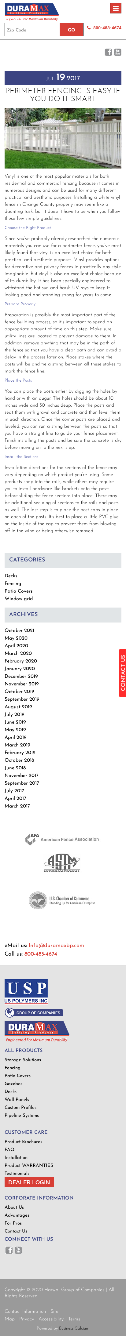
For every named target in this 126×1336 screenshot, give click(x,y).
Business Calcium (74, 1328)
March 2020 (18, 653)
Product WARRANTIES (29, 1166)
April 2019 (16, 737)
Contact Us (16, 1231)
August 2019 (18, 707)
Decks (11, 576)
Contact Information (25, 1311)
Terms (74, 1319)
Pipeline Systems (22, 1115)
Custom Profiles (20, 1107)
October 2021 (19, 630)
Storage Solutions (23, 1060)
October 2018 (19, 760)
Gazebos (13, 1084)
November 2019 (22, 684)
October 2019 (19, 691)
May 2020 (16, 638)
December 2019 (21, 676)
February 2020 (21, 661)
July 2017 (14, 791)
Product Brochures (23, 1142)
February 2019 (20, 752)
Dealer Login (29, 1182)
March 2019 (17, 745)
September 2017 (22, 783)
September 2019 (22, 699)
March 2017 (17, 806)
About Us (14, 1207)
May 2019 (15, 730)
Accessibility (51, 1319)
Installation (16, 1158)
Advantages (17, 1215)
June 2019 (15, 722)
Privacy (26, 1319)
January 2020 (20, 668)
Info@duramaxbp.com (56, 946)
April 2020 (16, 646)
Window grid (19, 599)
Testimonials (17, 1173)
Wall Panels (17, 1100)
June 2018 (15, 768)
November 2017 (22, 775)
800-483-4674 (40, 954)
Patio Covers (19, 591)
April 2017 (15, 798)
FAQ (9, 1150)
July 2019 (14, 714)
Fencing (13, 583)
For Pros (13, 1223)
